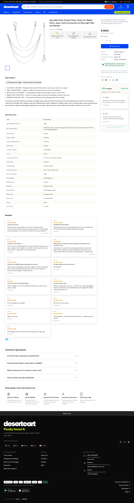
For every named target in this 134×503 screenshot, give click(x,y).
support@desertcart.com (95, 466)
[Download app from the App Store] (24, 490)
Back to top (67, 413)
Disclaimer (125, 488)
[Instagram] (120, 442)
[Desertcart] (11, 7)
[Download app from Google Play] (10, 490)
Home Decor (16, 12)
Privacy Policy (124, 485)
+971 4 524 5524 (92, 474)
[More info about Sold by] (124, 52)
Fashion (37, 12)
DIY (44, 12)
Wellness (6, 12)
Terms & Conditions (122, 482)
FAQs (127, 492)
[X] (124, 442)
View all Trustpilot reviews (115, 127)
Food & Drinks (27, 12)
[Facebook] (128, 442)
